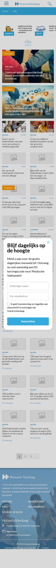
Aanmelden (28, 321)
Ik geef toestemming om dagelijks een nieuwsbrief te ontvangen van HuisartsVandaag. (27, 307)
